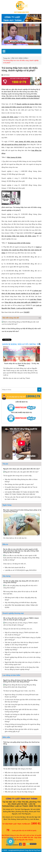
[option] (23, 34)
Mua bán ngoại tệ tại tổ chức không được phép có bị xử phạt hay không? (22, 510)
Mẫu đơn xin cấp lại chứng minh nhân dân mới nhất (22, 772)
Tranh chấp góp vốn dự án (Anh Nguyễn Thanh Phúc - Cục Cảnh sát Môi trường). (24, 364)
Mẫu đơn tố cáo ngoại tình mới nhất (16, 781)
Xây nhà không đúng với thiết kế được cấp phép (21, 602)
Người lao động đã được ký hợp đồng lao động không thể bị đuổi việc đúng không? (20, 681)
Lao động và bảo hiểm (11, 675)
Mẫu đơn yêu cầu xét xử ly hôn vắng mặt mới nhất (21, 783)
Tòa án (5, 464)
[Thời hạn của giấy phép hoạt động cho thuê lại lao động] (21, 756)
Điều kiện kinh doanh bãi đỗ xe (15, 567)
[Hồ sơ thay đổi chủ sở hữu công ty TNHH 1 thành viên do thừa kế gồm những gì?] (21, 624)
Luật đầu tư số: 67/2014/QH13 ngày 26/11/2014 (20, 570)
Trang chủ (6, 58)
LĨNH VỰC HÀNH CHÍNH (19, 58)
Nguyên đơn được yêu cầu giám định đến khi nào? (21, 469)
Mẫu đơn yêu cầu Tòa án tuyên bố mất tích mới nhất (22, 786)
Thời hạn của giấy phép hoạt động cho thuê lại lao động (21, 743)
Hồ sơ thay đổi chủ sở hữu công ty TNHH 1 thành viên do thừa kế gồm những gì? (21, 618)
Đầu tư (5, 544)
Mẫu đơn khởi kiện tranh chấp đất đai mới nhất (20, 775)
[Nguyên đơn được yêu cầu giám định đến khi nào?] (20, 472)
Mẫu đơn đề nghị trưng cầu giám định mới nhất (20, 789)
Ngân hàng (7, 505)
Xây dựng (6, 576)
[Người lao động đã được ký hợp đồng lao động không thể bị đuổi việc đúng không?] (21, 686)
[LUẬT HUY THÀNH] (21, 7)
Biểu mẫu (6, 737)
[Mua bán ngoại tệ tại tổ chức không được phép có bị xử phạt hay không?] (21, 524)
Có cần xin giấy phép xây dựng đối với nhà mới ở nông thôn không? (21, 581)
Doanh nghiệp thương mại (13, 613)
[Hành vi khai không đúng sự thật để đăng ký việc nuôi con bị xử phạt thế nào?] (21, 323)
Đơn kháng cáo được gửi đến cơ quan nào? (19, 484)
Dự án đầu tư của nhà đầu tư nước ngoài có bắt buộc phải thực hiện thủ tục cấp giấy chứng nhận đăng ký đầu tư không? (21, 550)
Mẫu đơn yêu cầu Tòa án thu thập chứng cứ (19, 792)
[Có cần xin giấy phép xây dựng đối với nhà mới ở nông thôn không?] (21, 586)
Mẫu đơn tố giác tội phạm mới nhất (16, 778)
